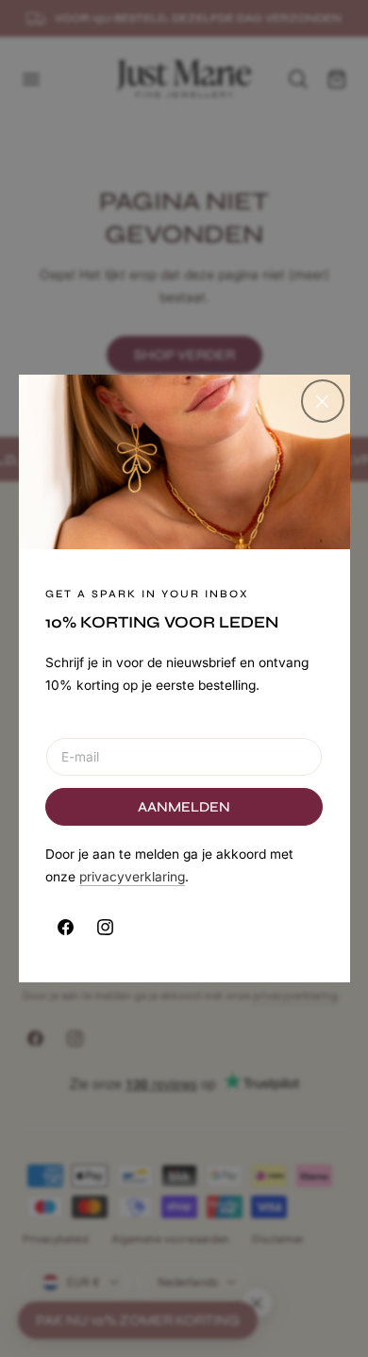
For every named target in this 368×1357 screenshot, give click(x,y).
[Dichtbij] (323, 401)
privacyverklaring (132, 876)
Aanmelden (184, 806)
